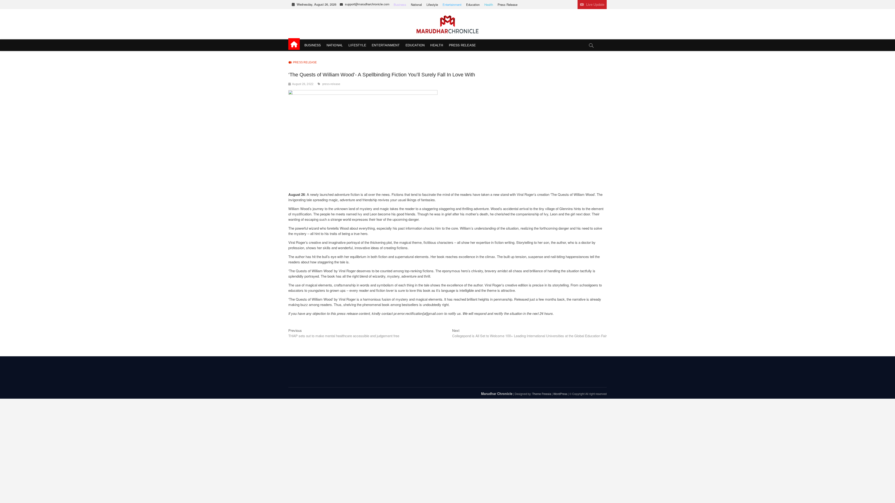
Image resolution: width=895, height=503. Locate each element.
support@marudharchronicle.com (367, 4)
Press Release (507, 4)
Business (400, 4)
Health (488, 4)
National (416, 4)
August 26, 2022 (302, 84)
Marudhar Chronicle (497, 393)
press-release (331, 84)
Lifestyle (432, 4)
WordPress (560, 394)
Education (473, 4)
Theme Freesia (541, 394)
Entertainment (452, 4)
